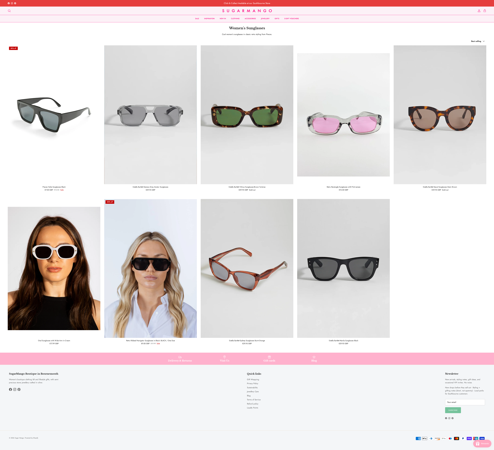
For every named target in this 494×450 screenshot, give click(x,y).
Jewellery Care (253, 391)
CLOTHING (235, 18)
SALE (197, 18)
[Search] (9, 10)
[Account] (479, 10)
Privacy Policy (252, 383)
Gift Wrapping (253, 379)
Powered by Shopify (31, 438)
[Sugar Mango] (247, 10)
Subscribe (453, 410)
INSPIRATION (209, 18)
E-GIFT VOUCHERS (291, 18)
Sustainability (252, 387)
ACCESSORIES (250, 18)
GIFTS (277, 18)
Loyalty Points (252, 407)
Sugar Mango (19, 438)
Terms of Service (254, 399)
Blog (249, 395)
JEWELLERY (265, 18)
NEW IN (223, 18)
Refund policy (252, 403)
